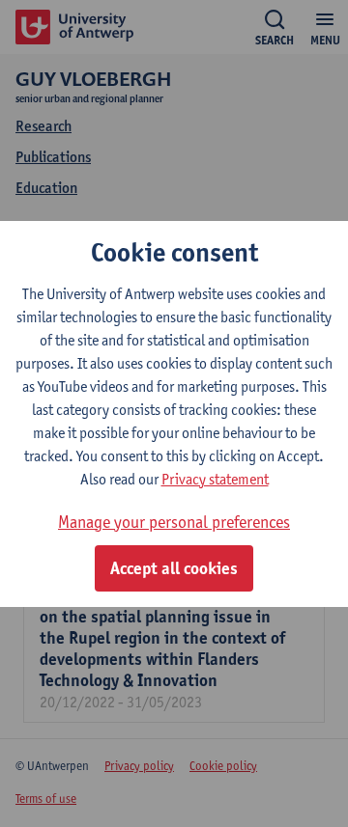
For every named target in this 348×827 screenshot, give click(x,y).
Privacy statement (215, 479)
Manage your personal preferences (174, 521)
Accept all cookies (174, 568)
